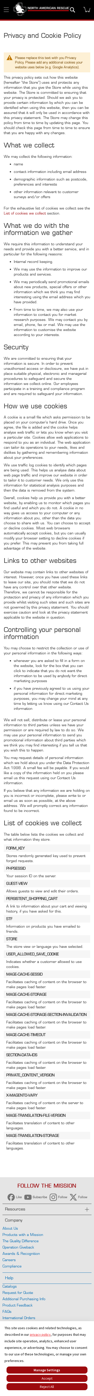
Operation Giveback (18, 1247)
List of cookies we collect (25, 213)
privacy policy (40, 1334)
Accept (47, 1378)
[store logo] (42, 10)
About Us (10, 1228)
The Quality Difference (21, 1241)
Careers (9, 1260)
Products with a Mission (23, 1234)
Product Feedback (18, 1305)
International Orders (19, 1318)
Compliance (12, 1266)
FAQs (7, 1311)
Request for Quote (18, 1292)
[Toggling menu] (6, 10)
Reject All (47, 1386)
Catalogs (10, 1286)
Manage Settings (47, 1370)
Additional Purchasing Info (24, 1299)
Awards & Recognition (21, 1253)
